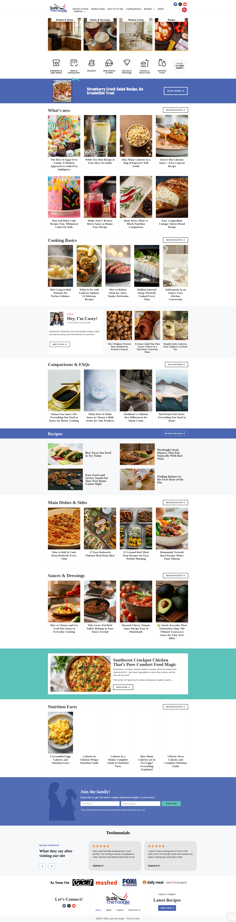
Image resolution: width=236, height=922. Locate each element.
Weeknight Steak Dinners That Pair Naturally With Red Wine (169, 454)
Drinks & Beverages (100, 20)
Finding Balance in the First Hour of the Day (170, 479)
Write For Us (134, 910)
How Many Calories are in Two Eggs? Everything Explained (146, 763)
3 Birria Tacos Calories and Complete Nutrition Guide (175, 761)
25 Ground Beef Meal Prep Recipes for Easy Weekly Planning (136, 555)
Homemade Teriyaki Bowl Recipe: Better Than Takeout (172, 555)
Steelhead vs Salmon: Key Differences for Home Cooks (136, 417)
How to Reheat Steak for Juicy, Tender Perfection (118, 293)
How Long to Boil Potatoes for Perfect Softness (60, 293)
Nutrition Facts (162, 71)
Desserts (91, 70)
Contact (120, 910)
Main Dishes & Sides (109, 71)
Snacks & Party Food (144, 71)
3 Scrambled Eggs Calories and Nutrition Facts (60, 759)
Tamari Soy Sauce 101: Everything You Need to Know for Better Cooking (64, 417)
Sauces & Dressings (127, 71)
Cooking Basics (133, 9)
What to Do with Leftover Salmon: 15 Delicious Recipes (89, 294)
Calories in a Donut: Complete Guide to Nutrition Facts (118, 761)
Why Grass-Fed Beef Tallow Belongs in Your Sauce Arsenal (100, 628)
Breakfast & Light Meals (56, 71)
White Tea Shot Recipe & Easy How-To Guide (100, 161)
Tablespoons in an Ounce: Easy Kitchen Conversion (175, 294)
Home (98, 910)
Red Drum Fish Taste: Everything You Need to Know (172, 417)
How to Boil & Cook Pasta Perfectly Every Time (64, 555)
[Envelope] (185, 4)
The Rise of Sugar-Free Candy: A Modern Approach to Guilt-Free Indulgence (64, 164)
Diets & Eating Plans (74, 71)
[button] (42, 866)
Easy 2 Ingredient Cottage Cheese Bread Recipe (172, 224)
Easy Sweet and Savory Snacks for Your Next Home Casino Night (96, 479)
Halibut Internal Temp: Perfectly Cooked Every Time (146, 294)
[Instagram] (180, 4)
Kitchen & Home (80, 9)
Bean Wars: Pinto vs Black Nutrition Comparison (136, 224)
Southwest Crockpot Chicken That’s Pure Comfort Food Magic (144, 662)
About (108, 910)
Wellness (78, 11)
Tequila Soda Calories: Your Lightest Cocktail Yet (175, 346)
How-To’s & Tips (115, 9)
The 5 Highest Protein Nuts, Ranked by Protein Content (119, 346)
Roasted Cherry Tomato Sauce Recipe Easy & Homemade (136, 628)
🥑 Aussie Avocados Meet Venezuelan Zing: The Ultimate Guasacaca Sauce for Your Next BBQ (172, 632)
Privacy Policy (133, 918)
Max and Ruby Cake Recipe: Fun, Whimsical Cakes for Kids (64, 224)
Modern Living (98, 9)
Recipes (148, 9)
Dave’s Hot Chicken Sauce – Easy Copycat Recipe (172, 163)
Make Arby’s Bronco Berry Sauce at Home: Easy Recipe (100, 224)
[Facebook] (175, 4)
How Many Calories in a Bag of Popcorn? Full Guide (136, 163)
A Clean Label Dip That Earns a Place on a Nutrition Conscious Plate (147, 347)
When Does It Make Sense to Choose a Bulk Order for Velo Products (100, 417)
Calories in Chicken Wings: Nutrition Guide (89, 759)
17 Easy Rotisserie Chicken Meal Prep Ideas (100, 554)
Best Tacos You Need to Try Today (98, 454)
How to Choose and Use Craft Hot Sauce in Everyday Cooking (64, 628)
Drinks (161, 9)
